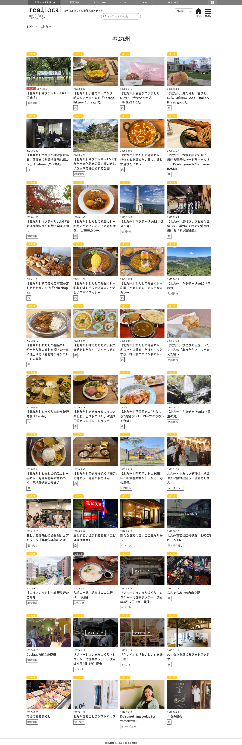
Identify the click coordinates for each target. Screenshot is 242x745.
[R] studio (99, 2)
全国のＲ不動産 (44, 2)
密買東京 (75, 2)
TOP (29, 26)
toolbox (124, 2)
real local (148, 2)
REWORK (173, 2)
